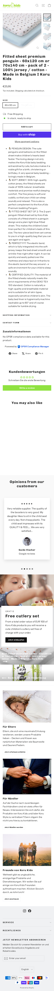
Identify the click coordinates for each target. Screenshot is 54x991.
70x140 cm (26, 105)
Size (5, 100)
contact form (11, 323)
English (25, 969)
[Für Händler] (27, 776)
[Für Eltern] (27, 706)
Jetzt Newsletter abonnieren (24, 940)
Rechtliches (12, 930)
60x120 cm (10, 105)
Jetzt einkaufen (16, 640)
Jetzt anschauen (12, 899)
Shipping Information (16, 315)
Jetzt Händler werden (14, 827)
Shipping (19, 91)
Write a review (27, 388)
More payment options (27, 141)
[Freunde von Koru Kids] (27, 850)
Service (8, 922)
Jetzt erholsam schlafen (15, 752)
